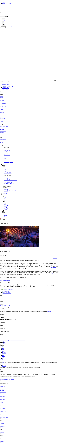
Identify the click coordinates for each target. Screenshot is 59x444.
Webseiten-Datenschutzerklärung (20, 340)
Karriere (5, 216)
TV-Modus (10, 305)
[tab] (29, 338)
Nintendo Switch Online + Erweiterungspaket (10, 190)
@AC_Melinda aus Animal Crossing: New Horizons (7, 412)
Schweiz (3, 354)
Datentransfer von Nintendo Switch (8, 174)
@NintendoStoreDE (3, 118)
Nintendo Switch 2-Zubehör (7, 173)
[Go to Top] (29, 218)
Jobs (15, 340)
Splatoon (1, 109)
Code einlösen (6, 163)
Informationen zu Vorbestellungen (5, 280)
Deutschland (3, 343)
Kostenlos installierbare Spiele (8, 153)
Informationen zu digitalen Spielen (8, 162)
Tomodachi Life (2, 393)
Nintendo (1, 96)
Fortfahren (4, 363)
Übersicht (5, 158)
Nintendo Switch (2, 97)
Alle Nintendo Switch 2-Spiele (6, 84)
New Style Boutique (3, 103)
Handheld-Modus (2, 305)
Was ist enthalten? (6, 189)
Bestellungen (4, 1)
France (3, 344)
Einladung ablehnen (3, 379)
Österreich (3, 360)
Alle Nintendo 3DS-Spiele (5, 87)
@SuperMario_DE (3, 121)
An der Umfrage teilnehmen (10, 379)
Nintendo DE (2, 142)
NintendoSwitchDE (3, 131)
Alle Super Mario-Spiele (5, 88)
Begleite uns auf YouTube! (4, 126)
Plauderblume (6, 181)
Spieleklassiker (6, 191)
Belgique (3, 347)
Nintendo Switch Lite (7, 179)
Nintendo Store (2, 132)
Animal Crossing (2, 110)
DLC (4, 154)
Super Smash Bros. (3, 396)
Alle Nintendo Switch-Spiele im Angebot (7, 86)
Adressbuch (3, 2)
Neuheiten (5, 151)
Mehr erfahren (49, 311)
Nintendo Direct (6, 205)
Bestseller (5, 160)
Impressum (13, 340)
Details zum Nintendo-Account (6, 3)
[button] (30, 165)
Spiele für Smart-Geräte (7, 155)
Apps (4, 198)
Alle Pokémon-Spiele (5, 89)
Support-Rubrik (53, 267)
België (3, 341)
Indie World (5, 206)
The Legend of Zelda (3, 106)
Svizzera (3, 364)
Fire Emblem (2, 100)
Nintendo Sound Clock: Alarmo (8, 182)
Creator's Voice (6, 207)
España (3, 349)
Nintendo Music (6, 192)
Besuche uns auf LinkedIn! (4, 139)
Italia (2, 346)
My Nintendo (5, 215)
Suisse (3, 355)
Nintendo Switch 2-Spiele (7, 149)
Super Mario (2, 112)
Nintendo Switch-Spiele (7, 150)
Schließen (1, 363)
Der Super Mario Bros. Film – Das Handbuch (10, 214)
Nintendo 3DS (2, 390)
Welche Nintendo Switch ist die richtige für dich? (10, 180)
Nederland (3, 351)
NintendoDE (2, 129)
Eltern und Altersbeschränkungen (4, 340)
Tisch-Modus (7, 305)
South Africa (4, 353)
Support (11, 340)
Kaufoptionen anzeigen (9, 26)
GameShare (5, 171)
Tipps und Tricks (6, 208)
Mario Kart (1, 113)
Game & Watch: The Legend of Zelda (9, 183)
